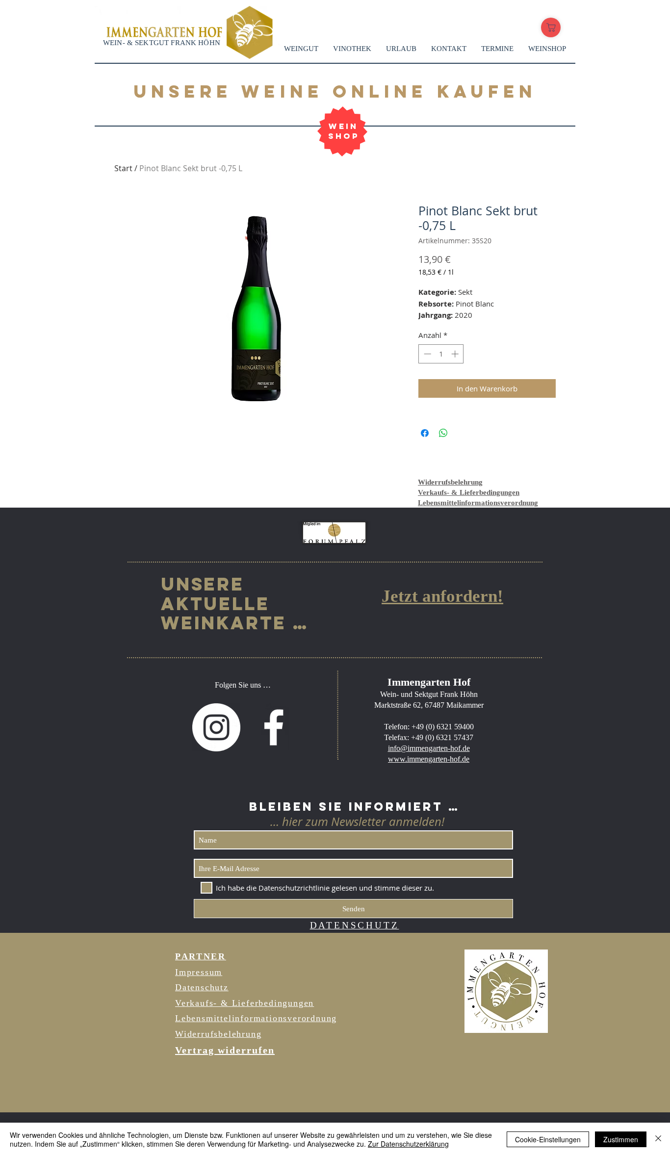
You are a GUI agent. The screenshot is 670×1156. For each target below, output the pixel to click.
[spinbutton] (441, 354)
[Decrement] (426, 354)
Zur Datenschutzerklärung (408, 1144)
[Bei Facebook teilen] (425, 433)
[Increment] (456, 354)
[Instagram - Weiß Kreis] (216, 727)
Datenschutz (202, 987)
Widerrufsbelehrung (450, 482)
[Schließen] (658, 1139)
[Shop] (551, 27)
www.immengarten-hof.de (428, 759)
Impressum (198, 972)
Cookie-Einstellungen (548, 1139)
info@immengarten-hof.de (429, 748)
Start (123, 168)
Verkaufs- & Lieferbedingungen (468, 492)
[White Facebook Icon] (274, 727)
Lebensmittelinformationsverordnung (478, 503)
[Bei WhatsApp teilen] (443, 433)
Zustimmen (620, 1139)
